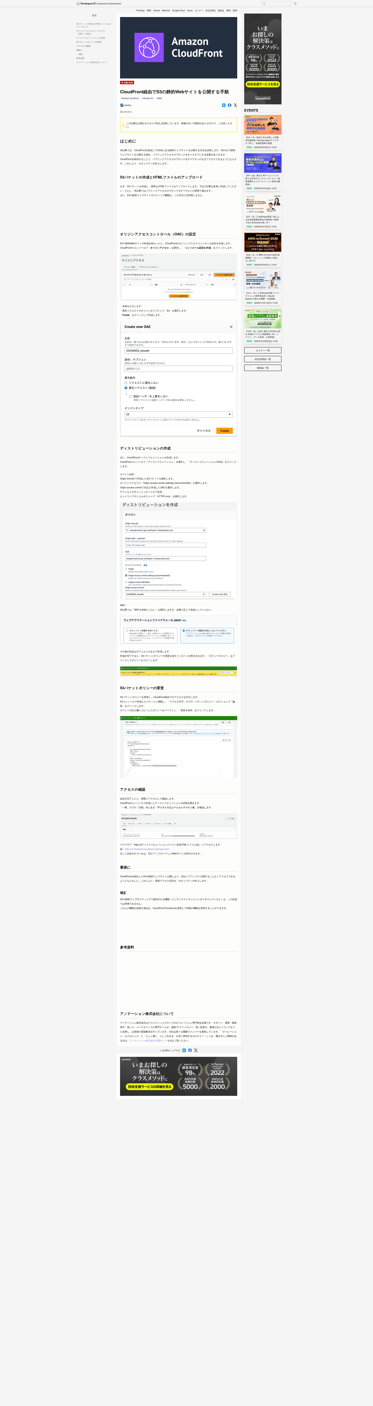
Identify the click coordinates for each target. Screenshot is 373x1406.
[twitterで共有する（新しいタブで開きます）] (235, 105)
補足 (81, 54)
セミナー (199, 10)
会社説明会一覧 (263, 359)
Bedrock (166, 10)
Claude (156, 10)
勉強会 (221, 10)
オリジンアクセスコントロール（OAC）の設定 (90, 32)
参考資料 (80, 58)
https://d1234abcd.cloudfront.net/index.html (147, 849)
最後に (79, 49)
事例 (228, 10)
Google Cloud (178, 10)
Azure (190, 10)
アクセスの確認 (83, 45)
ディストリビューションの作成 (90, 37)
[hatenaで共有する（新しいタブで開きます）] (224, 105)
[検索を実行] (264, 3)
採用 (235, 10)
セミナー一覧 (263, 350)
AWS (149, 10)
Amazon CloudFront (131, 98)
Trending (140, 10)
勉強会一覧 (263, 367)
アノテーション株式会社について (91, 62)
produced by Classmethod (109, 3)
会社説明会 (210, 10)
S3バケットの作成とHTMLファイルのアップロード (93, 25)
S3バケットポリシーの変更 (88, 41)
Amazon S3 (148, 98)
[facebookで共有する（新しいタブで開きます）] (229, 105)
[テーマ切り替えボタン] (295, 3)
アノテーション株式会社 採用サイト (148, 1040)
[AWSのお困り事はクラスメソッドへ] (178, 1076)
